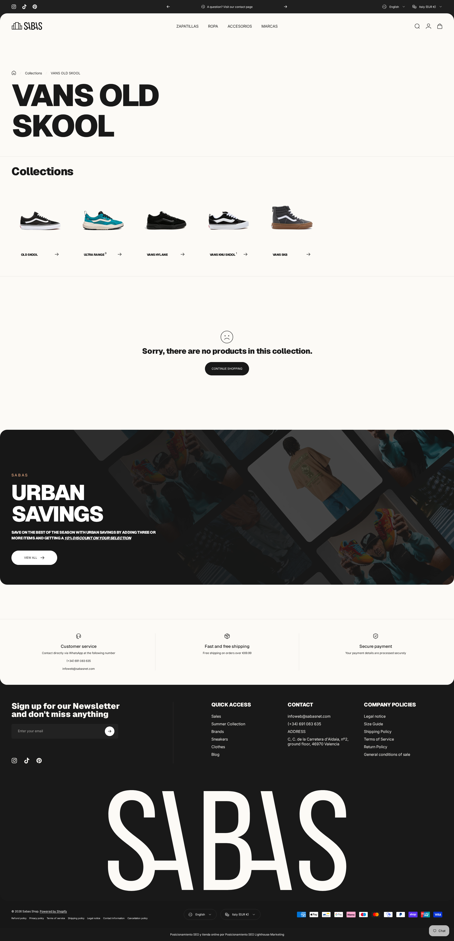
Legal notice (375, 716)
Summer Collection (228, 723)
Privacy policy (36, 918)
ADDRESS (297, 731)
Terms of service (56, 918)
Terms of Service (379, 739)
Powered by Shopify (53, 911)
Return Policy (375, 746)
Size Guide (373, 723)
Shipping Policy (378, 731)
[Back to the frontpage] (13, 73)
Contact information (114, 918)
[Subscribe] (109, 731)
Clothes (218, 746)
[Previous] (168, 6)
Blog (215, 754)
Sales (216, 716)
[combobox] (394, 6)
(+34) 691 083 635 (304, 723)
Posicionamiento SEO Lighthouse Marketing (254, 934)
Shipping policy (76, 918)
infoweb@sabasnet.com (309, 716)
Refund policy (18, 918)
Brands (217, 731)
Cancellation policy (138, 918)
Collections (33, 73)
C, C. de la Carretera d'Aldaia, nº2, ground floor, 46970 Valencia (318, 741)
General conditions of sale (387, 754)
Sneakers (219, 739)
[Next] (285, 6)
